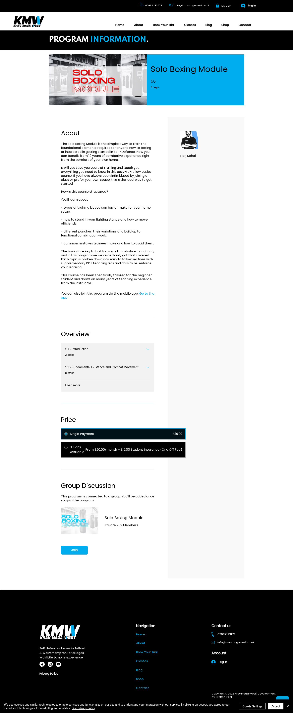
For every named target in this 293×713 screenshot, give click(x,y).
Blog (139, 670)
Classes (142, 661)
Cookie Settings (252, 706)
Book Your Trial (146, 652)
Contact (142, 688)
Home (140, 634)
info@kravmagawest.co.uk (192, 5)
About (140, 643)
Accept (275, 706)
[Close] (288, 706)
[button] (217, 5)
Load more (72, 385)
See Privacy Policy (83, 708)
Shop (140, 679)
